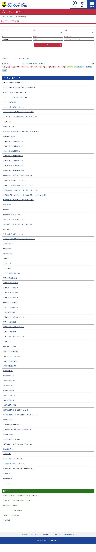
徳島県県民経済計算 (9, 395)
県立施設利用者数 (8, 449)
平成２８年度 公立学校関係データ (13, 317)
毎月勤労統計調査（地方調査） (12, 439)
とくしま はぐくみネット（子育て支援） (15, 97)
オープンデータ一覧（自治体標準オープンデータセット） (20, 117)
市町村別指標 (7, 268)
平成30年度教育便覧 (9, 312)
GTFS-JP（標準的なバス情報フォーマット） (16, 92)
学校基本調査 (7, 248)
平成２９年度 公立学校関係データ (13, 327)
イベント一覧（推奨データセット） (13, 107)
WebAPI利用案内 (69, 534)
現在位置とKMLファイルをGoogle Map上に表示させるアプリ (21, 495)
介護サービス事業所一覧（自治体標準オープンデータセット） (21, 131)
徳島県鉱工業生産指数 (9, 405)
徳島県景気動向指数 (9, 380)
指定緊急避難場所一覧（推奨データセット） (16, 410)
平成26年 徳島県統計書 (10, 292)
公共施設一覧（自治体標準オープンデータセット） (18, 175)
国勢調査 (6, 209)
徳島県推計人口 (8, 371)
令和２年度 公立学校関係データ (13, 141)
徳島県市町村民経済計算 (10, 361)
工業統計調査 (7, 263)
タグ (3, 36)
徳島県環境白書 (8, 385)
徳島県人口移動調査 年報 (10, 351)
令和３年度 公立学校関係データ (13, 146)
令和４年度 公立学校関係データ (13, 151)
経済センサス (7, 454)
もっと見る (6, 483)
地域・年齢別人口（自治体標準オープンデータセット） (19, 224)
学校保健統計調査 (8, 244)
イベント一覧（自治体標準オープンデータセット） (18, 112)
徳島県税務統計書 (8, 400)
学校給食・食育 (8, 253)
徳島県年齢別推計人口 (9, 366)
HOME (4, 17)
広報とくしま (7, 341)
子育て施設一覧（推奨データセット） (14, 234)
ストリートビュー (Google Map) (12, 510)
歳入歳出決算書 (8, 434)
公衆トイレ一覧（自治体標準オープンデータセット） (19, 185)
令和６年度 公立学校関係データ (13, 161)
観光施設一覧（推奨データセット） (13, 463)
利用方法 (83, 6)
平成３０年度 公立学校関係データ (13, 336)
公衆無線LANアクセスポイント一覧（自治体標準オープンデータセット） (25, 195)
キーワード (5, 30)
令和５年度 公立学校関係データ (13, 156)
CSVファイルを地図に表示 (11, 515)
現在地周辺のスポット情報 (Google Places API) (17, 500)
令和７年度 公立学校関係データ (13, 165)
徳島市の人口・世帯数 (9, 346)
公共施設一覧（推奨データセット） (13, 170)
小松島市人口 (7, 258)
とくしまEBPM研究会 (9, 102)
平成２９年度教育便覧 (9, 332)
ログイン (74, 6)
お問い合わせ (35, 534)
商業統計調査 (7, 204)
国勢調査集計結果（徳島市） (11, 214)
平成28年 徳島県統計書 (10, 302)
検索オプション (68, 36)
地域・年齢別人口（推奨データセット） (15, 219)
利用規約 (24, 534)
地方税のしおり (8, 229)
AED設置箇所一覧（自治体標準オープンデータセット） (19, 87)
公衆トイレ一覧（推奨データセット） (14, 180)
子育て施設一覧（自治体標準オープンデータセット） (19, 239)
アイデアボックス (15, 12)
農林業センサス (8, 473)
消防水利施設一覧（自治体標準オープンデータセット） (19, 444)
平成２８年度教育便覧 (9, 322)
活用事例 (45, 534)
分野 (34, 30)
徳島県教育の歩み (8, 375)
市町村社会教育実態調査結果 (11, 273)
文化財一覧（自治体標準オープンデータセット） (17, 429)
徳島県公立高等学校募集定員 (11, 356)
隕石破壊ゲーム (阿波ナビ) (11, 505)
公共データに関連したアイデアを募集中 (33, 63)
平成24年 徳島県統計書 (10, 283)
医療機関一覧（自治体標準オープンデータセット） (18, 200)
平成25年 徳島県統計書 (10, 288)
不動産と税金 (7, 121)
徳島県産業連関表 (8, 390)
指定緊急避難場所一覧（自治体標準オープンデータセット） (21, 415)
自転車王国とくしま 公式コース (12, 459)
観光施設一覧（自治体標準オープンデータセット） (18, 468)
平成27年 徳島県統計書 (10, 297)
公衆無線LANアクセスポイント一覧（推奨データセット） (20, 190)
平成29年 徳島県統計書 (10, 307)
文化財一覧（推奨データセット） (13, 424)
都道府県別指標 (8, 478)
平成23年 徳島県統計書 (10, 278)
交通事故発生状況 (8, 126)
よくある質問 (56, 534)
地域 (65, 30)
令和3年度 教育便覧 (9, 136)
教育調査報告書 (8, 419)
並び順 (35, 36)
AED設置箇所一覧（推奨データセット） (15, 82)
